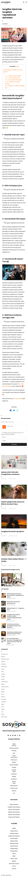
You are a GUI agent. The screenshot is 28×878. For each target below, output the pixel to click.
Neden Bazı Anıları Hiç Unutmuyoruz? (13, 602)
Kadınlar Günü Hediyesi (14, 814)
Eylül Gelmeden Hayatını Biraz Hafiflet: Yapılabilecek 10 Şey (15, 595)
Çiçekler (3, 661)
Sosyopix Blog (18, 398)
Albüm (14, 856)
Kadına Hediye (14, 846)
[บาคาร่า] (14, 724)
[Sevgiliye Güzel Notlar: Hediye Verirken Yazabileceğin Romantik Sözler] (3, 616)
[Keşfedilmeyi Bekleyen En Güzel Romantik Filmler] (3, 633)
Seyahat (3, 709)
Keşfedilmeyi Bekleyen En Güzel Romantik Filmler (14, 632)
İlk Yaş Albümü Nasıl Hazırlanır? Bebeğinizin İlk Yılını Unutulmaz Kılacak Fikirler (14, 641)
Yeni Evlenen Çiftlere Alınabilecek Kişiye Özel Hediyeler (14, 625)
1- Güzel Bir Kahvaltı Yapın (13, 76)
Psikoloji (3, 696)
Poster (14, 866)
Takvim (14, 853)
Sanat (2, 706)
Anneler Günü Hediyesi (14, 809)
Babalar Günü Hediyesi (14, 812)
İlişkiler (2, 684)
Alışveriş (14, 790)
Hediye (2, 679)
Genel (2, 671)
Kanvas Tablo (14, 858)
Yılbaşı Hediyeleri (14, 804)
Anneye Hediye (14, 838)
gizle (17, 66)
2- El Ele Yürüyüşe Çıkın (12, 77)
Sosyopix (5, 23)
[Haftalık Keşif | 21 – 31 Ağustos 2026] (3, 609)
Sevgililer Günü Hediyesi (14, 807)
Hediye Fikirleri (4, 681)
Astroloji (3, 656)
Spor (2, 711)
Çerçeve (14, 868)
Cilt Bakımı (3, 664)
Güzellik (3, 676)
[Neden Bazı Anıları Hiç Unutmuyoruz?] (3, 603)
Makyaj (2, 691)
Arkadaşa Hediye (14, 843)
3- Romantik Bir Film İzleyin (13, 80)
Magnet (14, 861)
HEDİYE (14, 828)
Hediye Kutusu (14, 831)
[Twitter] (10, 735)
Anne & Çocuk (4, 654)
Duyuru (2, 669)
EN (14, 793)
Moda (2, 694)
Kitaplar (3, 689)
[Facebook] (8, 735)
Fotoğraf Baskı (14, 851)
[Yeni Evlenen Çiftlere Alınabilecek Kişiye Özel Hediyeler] (3, 625)
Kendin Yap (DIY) (5, 686)
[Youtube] (15, 735)
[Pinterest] (19, 735)
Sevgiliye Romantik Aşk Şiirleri (12, 531)
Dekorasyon (4, 666)
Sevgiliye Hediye (14, 833)
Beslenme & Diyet (5, 659)
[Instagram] (17, 735)
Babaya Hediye (14, 841)
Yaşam (2, 714)
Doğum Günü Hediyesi (14, 817)
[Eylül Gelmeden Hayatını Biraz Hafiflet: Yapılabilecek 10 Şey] (3, 595)
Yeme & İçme (4, 716)
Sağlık (2, 704)
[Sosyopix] (5, 2)
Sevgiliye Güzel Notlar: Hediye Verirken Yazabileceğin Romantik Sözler (14, 617)
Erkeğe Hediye (14, 848)
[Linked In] (12, 735)
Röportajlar (3, 699)
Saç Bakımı (3, 701)
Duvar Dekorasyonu (14, 863)
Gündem (3, 674)
